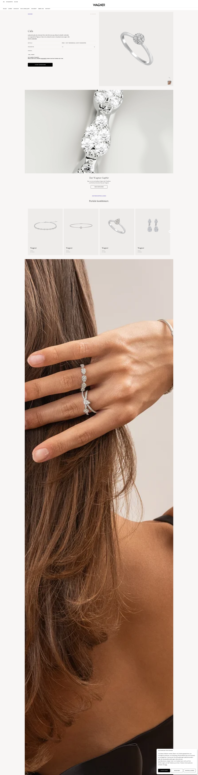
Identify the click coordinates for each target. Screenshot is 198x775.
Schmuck (16, 8)
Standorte (9, 1)
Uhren (10, 8)
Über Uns (41, 8)
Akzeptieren (164, 770)
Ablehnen (177, 770)
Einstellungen (189, 770)
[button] (170, 231)
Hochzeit (34, 8)
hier (166, 765)
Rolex (5, 8)
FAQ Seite (43, 58)
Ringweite (31, 46)
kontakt (47, 8)
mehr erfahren (99, 186)
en (4, 1)
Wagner (33, 248)
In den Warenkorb (40, 64)
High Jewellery (25, 8)
